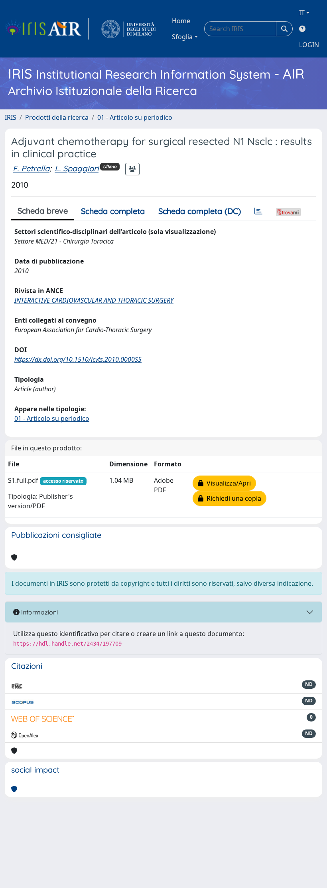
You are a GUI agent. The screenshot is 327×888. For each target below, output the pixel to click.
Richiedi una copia (232, 498)
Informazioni (39, 612)
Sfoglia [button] (182, 36)
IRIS (10, 117)
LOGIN (309, 44)
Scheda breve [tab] (43, 211)
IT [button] (302, 12)
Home (181, 20)
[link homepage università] (128, 29)
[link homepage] (47, 29)
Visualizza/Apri (227, 483)
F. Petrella (31, 168)
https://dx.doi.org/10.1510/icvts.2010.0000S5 (78, 359)
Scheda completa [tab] (113, 211)
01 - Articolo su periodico (134, 117)
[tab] (258, 211)
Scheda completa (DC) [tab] (199, 211)
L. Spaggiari (76, 168)
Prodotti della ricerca (57, 117)
